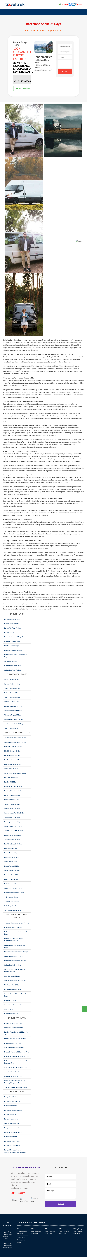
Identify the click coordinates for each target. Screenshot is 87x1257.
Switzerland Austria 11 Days (13, 956)
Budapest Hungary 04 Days (13, 835)
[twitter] (79, 4)
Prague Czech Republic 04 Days (14, 813)
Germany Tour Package (12, 641)
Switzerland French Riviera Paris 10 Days (15, 946)
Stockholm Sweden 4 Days (13, 888)
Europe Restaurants (11, 1119)
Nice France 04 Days (11, 777)
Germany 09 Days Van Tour (13, 1076)
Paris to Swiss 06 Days (11, 702)
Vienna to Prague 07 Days (13, 715)
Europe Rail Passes (10, 1114)
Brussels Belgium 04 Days (12, 764)
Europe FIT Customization (13, 1110)
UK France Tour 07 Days (12, 985)
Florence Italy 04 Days (11, 857)
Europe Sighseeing (10, 1137)
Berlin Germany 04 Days (12, 755)
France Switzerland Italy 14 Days (15, 960)
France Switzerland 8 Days (13, 927)
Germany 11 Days (10, 1000)
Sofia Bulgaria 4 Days (11, 906)
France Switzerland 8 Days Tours (15, 637)
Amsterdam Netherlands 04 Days (15, 738)
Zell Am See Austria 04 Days (13, 831)
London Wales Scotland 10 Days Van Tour (16, 1033)
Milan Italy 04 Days (10, 848)
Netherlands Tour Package (13, 650)
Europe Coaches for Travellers (14, 1128)
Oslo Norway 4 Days (11, 897)
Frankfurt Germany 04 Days (13, 746)
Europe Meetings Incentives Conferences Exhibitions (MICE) (15, 1151)
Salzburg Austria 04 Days (12, 822)
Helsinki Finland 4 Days (11, 884)
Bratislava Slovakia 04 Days (13, 844)
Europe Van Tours (10, 632)
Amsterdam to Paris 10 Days (13, 719)
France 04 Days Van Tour (12, 1043)
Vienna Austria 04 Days (12, 817)
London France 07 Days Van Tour (15, 1039)
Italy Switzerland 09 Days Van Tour (15, 1067)
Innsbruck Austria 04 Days (13, 826)
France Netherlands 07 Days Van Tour (16, 1056)
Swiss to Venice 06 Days (12, 693)
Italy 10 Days (8, 1009)
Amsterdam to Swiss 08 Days (14, 724)
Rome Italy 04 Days (10, 861)
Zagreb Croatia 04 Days (12, 839)
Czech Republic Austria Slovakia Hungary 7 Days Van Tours (14, 1082)
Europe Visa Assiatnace (12, 1145)
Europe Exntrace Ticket (12, 1141)
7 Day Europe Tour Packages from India (22, 1231)
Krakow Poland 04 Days (12, 808)
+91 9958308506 (18, 1193)
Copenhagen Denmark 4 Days (14, 892)
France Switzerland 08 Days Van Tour (16, 1052)
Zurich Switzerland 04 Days (13, 910)
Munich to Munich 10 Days (13, 706)
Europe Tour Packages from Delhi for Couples (7, 1235)
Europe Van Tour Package (12, 628)
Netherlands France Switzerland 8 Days (15, 656)
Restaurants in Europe (11, 1123)
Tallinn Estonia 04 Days (12, 901)
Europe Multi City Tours (12, 619)
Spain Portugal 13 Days (12, 976)
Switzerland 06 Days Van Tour (14, 1047)
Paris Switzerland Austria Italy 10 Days (15, 995)
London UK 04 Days (10, 782)
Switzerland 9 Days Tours (12, 665)
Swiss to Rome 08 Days (12, 688)
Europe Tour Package (11, 623)
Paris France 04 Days (11, 769)
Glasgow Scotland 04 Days (13, 786)
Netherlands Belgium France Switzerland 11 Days (13, 940)
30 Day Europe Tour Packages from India (78, 1231)
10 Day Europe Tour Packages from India (36, 1231)
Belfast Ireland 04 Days (12, 795)
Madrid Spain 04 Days (11, 879)
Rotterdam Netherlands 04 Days (15, 742)
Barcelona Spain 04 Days (12, 875)
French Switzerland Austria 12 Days (16, 952)
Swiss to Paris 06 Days (11, 728)
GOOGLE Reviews (22, 88)
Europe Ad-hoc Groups (12, 1101)
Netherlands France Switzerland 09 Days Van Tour (15, 1062)
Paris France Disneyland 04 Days (15, 773)
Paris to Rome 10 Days (11, 679)
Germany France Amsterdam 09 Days (16, 923)
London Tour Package (11, 646)
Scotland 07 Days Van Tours (13, 1027)
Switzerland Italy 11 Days (12, 965)
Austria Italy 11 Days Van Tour (14, 1072)
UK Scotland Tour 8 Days (12, 989)
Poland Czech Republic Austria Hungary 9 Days (14, 970)
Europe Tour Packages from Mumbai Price (7, 1245)
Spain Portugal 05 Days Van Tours (15, 1087)
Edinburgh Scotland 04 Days (13, 791)
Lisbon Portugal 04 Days (12, 866)
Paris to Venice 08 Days (12, 684)
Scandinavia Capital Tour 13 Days (15, 980)
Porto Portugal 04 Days (12, 870)
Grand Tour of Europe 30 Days (14, 1005)
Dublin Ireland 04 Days (11, 800)
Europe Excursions (10, 1106)
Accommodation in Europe (13, 1132)
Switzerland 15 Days (11, 1014)
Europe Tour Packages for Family (21, 1240)
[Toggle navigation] (7, 12)
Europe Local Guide (10, 1097)
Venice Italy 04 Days (11, 853)
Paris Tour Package (10, 661)
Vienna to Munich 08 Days (13, 710)
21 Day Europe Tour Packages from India (64, 1231)
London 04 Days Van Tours (13, 1023)
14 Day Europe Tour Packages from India (50, 1231)
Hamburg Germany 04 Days (13, 760)
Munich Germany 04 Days (12, 751)
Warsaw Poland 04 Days (12, 804)
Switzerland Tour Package (13, 670)
